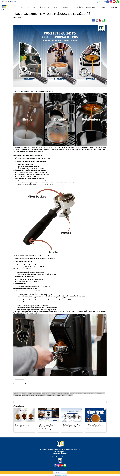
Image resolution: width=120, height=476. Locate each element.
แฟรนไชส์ (113, 7)
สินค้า (53, 7)
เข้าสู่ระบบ (5, 2)
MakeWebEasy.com (62, 475)
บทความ (34, 7)
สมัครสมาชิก (13, 2)
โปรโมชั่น (44, 7)
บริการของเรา (65, 7)
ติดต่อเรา (103, 7)
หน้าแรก (24, 7)
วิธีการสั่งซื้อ (76, 7)
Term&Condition (91, 7)
